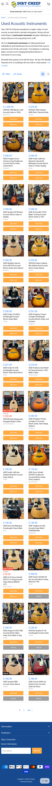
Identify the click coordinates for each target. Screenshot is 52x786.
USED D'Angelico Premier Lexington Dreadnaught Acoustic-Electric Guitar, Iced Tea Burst (39, 318)
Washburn (6, 270)
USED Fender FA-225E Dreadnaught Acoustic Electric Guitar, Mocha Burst (12, 370)
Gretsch (31, 689)
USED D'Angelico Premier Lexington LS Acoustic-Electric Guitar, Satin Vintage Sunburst (38, 422)
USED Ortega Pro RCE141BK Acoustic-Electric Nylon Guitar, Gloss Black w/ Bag (13, 633)
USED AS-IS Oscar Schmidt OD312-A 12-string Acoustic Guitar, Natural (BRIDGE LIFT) (13, 580)
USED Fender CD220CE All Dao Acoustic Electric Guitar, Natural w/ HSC (38, 579)
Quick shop (13, 119)
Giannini (31, 115)
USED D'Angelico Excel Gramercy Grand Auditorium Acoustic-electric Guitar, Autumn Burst (13, 162)
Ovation (31, 270)
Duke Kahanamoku (8, 424)
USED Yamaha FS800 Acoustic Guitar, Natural (11, 683)
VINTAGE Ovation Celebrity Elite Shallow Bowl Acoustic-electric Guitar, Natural (38, 265)
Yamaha (5, 219)
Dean (4, 530)
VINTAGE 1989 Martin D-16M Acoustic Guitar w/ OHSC (13, 111)
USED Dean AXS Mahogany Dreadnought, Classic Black (12, 527)
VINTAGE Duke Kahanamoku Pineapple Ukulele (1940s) (13, 420)
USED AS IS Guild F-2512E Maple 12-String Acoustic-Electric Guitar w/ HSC (38, 214)
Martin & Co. (7, 115)
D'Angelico (6, 168)
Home (3, 18)
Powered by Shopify (26, 782)
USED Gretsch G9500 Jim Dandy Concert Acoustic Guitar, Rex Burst (37, 684)
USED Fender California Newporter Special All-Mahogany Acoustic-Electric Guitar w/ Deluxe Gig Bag (38, 162)
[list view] (48, 74)
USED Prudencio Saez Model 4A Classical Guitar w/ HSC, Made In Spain (38, 370)
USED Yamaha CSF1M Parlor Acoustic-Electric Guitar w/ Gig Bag (13, 214)
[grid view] (42, 74)
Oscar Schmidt (33, 482)
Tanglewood (32, 533)
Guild (30, 219)
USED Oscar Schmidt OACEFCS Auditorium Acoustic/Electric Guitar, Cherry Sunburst (37, 476)
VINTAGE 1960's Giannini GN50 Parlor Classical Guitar (38, 111)
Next (29, 710)
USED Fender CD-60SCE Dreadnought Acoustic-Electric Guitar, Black (11, 316)
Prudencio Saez (33, 375)
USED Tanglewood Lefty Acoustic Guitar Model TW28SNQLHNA (37, 528)
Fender (31, 168)
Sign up (37, 750)
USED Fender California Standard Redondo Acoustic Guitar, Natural (13, 474)
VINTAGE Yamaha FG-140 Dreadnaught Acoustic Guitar (39, 632)
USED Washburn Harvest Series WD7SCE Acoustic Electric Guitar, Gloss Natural (13, 265)
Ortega (5, 638)
